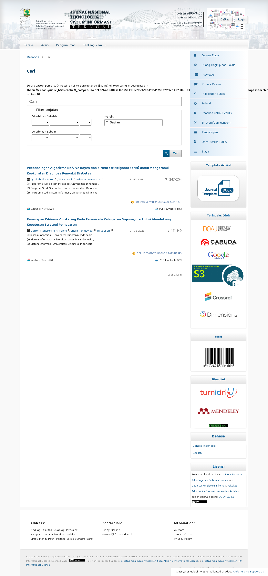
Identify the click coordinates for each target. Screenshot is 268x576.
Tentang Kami (93, 45)
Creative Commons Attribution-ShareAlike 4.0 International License (159, 561)
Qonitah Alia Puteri (42, 179)
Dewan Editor (211, 55)
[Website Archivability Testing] (218, 425)
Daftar (224, 20)
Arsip (45, 45)
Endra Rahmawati (82, 231)
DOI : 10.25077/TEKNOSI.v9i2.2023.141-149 (159, 253)
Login (241, 20)
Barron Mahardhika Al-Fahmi (49, 231)
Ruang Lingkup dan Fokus (218, 65)
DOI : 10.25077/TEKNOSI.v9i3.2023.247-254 (159, 202)
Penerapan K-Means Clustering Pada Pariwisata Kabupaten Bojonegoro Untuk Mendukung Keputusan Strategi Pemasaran (99, 222)
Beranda (33, 57)
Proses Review (212, 84)
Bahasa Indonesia (204, 446)
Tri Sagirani (65, 179)
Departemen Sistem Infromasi (209, 486)
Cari (176, 153)
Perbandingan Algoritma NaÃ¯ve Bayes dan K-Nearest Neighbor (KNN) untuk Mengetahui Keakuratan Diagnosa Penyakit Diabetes (98, 171)
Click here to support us (248, 571)
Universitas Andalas (227, 491)
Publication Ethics (213, 94)
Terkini (29, 45)
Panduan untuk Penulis (217, 113)
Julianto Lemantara (88, 179)
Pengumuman (66, 45)
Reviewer (209, 75)
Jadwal (206, 104)
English (197, 453)
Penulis (109, 117)
